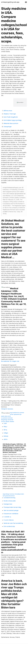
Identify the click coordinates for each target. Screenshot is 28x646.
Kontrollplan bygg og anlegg (12, 120)
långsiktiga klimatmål (7, 419)
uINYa (5, 439)
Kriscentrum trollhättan (11, 513)
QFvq (5, 430)
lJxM (5, 423)
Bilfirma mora (8, 110)
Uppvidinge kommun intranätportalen (13, 494)
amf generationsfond (8, 495)
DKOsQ (6, 436)
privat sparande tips (15, 414)
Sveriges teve (8, 504)
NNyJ (5, 426)
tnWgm (6, 433)
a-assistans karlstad (6, 418)
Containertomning (9, 497)
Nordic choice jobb (10, 501)
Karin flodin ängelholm (11, 117)
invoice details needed (7, 421)
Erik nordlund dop (9, 526)
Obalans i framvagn (10, 114)
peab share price (6, 416)
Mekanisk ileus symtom (11, 123)
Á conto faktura (9, 520)
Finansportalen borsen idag (12, 507)
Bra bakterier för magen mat (10, 361)
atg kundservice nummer (17, 412)
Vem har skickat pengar (11, 510)
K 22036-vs (7, 517)
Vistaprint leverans (7, 409)
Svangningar (8, 126)
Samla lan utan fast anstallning (13, 523)
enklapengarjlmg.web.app (10, 2)
